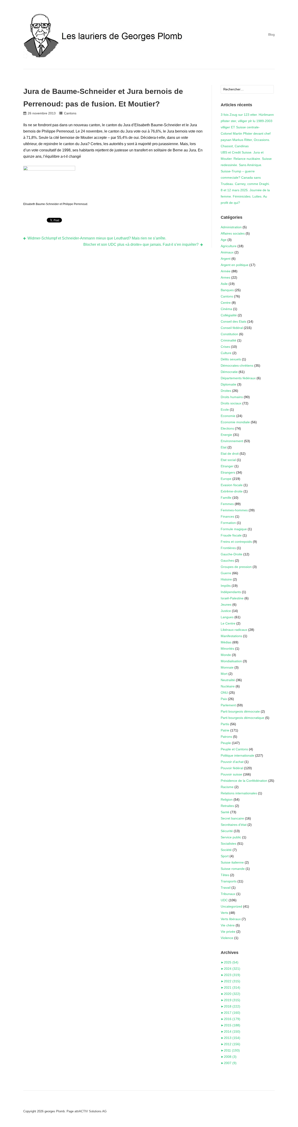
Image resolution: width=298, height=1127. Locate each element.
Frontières (228, 548)
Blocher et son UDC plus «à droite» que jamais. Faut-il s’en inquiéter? (141, 244)
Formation (228, 523)
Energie (226, 435)
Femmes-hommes (234, 510)
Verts (224, 913)
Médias (226, 642)
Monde (226, 655)
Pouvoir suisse (231, 774)
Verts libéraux (231, 919)
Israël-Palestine (232, 598)
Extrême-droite (232, 491)
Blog (271, 34)
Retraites (227, 806)
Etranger (227, 466)
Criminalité (228, 340)
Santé (225, 812)
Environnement (232, 441)
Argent (225, 258)
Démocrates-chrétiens (237, 365)
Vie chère (228, 925)
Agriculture (229, 246)
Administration (231, 227)
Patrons (226, 736)
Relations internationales (239, 793)
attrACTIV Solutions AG (90, 1111)
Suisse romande (233, 869)
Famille (226, 497)
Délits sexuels (231, 359)
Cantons (70, 113)
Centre (226, 302)
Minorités (227, 648)
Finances (227, 516)
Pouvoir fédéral (232, 768)
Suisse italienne (232, 862)
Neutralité (228, 680)
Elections (227, 428)
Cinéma (226, 309)
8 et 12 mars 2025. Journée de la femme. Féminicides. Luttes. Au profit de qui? (245, 196)
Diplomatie (228, 384)
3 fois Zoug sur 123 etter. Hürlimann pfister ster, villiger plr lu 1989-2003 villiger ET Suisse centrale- (247, 121)
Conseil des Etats (233, 321)
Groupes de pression (236, 567)
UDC (224, 900)
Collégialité (229, 315)
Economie (228, 416)
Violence (227, 938)
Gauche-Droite (231, 554)
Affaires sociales (233, 233)
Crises (225, 346)
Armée (225, 271)
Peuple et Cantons (234, 749)
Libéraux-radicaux (234, 630)
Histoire (226, 579)
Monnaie (227, 667)
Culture (226, 353)
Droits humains (232, 397)
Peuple (226, 743)
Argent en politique (234, 265)
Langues (227, 617)
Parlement (228, 705)
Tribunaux (228, 894)
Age (224, 240)
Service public (231, 837)
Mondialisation (231, 661)
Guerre (226, 573)
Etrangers (228, 472)
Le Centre (228, 623)
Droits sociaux (231, 403)
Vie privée (228, 931)
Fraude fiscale (231, 535)
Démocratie (229, 372)
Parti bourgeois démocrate (240, 711)
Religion (227, 799)
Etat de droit (230, 453)
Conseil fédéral (232, 328)
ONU (224, 692)
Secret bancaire (232, 818)
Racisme (227, 787)
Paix (224, 699)
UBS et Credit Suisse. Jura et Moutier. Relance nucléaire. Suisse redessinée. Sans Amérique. (246, 158)
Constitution (229, 334)
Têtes (225, 875)
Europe (226, 479)
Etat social (228, 460)
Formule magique (234, 529)
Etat (224, 447)
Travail (225, 887)
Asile (224, 284)
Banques (227, 290)
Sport (225, 856)
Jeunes (226, 604)
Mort (224, 674)
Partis (225, 724)
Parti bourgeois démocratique (242, 718)
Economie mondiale (235, 422)
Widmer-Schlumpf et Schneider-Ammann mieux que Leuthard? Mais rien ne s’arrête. (96, 238)
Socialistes (228, 843)
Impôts (226, 585)
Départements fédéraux (238, 378)
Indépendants (231, 592)
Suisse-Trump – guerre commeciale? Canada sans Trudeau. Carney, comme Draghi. (245, 177)
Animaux (227, 252)
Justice (226, 611)
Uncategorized (231, 906)
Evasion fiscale (232, 485)
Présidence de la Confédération (244, 780)
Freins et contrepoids (236, 541)
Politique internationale (237, 755)
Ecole (225, 409)
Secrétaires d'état (234, 824)
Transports (229, 881)
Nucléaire (228, 686)
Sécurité (227, 831)
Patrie (225, 730)
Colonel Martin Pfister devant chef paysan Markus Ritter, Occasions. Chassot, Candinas (246, 140)
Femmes (227, 504)
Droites (226, 391)
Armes (225, 277)
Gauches (227, 560)
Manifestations (231, 636)
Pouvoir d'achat (232, 762)
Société (226, 850)
